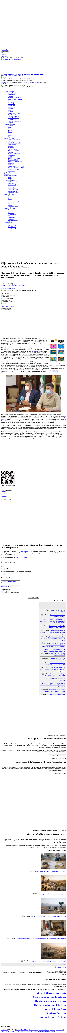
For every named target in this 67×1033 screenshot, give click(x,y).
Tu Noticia (36, 82)
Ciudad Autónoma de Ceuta (16, 166)
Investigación (12, 214)
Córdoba (10, 129)
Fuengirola (11, 102)
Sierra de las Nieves (13, 118)
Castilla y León (12, 149)
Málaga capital (12, 107)
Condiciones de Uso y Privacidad (10, 1031)
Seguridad (7, 180)
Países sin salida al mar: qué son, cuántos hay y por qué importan (55, 663)
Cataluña (10, 152)
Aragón (10, 141)
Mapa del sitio (24, 1030)
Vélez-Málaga (12, 122)
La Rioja (10, 164)
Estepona (10, 101)
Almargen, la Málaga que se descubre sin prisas (57, 658)
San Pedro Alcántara (17, 82)
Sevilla (10, 136)
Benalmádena (12, 94)
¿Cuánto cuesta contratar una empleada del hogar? (57, 615)
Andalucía (7, 124)
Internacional (11, 171)
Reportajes (11, 224)
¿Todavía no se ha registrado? (9, 581)
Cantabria (11, 147)
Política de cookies (25, 1031)
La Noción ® (4, 1030)
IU (9, 200)
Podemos (10, 197)
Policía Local (12, 185)
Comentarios (12, 288)
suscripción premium (26, 551)
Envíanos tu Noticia (44, 1030)
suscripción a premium (21, 557)
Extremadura (11, 155)
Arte (9, 177)
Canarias (10, 146)
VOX (10, 199)
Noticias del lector (13, 225)
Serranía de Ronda (13, 116)
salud (35, 351)
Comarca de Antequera (14, 97)
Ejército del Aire (12, 191)
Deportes (6, 174)
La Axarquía (11, 105)
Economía (7, 172)
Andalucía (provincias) (14, 139)
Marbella (10, 108)
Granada (10, 130)
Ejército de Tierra (13, 192)
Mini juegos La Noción (56, 364)
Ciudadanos (11, 195)
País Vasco (11, 163)
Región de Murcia (13, 160)
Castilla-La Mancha (13, 150)
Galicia (10, 157)
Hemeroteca (43, 82)
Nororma (10, 111)
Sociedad (7, 208)
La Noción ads (54, 371)
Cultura (10, 178)
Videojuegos (11, 217)
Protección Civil (12, 181)
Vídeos (30, 82)
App (9, 75)
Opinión (6, 222)
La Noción (4, 74)
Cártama (10, 96)
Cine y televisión (13, 220)
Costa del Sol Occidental (15, 99)
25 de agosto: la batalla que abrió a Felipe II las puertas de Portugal (54, 674)
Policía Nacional (12, 186)
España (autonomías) (14, 169)
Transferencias (5, 495)
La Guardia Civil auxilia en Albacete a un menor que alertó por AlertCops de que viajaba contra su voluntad (53, 645)
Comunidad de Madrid (14, 158)
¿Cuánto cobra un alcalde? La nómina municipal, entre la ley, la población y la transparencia (52, 669)
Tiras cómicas (12, 228)
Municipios (4, 496)
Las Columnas (12, 227)
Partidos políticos (13, 206)
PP (9, 203)
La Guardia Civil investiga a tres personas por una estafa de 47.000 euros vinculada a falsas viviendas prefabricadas (52, 621)
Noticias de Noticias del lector (53, 1017)
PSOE (10, 205)
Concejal (3, 491)
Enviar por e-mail (5, 305)
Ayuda (18, 1030)
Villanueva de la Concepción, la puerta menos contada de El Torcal (55, 690)
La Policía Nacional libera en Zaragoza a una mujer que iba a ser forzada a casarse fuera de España (52, 632)
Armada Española (13, 189)
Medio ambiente (12, 216)
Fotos (25, 82)
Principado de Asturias (14, 143)
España (6, 138)
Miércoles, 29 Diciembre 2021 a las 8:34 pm (13, 285)
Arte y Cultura (8, 175)
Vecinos (3, 493)
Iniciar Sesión (4, 56)
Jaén (9, 133)
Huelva (10, 132)
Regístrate (3, 54)
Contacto (52, 1030)
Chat (2, 75)
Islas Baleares (12, 144)
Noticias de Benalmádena (55, 1009)
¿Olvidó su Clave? (6, 586)
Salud (10, 211)
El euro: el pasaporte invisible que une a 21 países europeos (57, 626)
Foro (6, 75)
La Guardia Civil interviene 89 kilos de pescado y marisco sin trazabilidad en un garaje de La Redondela (54, 651)
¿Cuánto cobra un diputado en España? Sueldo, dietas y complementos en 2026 (53, 638)
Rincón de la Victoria (14, 113)
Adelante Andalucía (13, 202)
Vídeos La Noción (6, 82)
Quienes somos (33, 1030)
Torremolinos (12, 119)
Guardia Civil (12, 188)
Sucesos (10, 209)
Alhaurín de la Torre (14, 93)
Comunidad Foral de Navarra (16, 161)
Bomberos (11, 183)
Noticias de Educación (56, 1013)
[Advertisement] (33, 13)
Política (6, 194)
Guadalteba (11, 104)
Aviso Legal (59, 1030)
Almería (10, 125)
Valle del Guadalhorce (14, 121)
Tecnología (11, 219)
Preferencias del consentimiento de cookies (43, 1031)
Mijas (9, 110)
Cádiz (10, 127)
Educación (11, 213)
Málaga (6, 91)
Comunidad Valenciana (14, 153)
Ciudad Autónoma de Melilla (16, 167)
